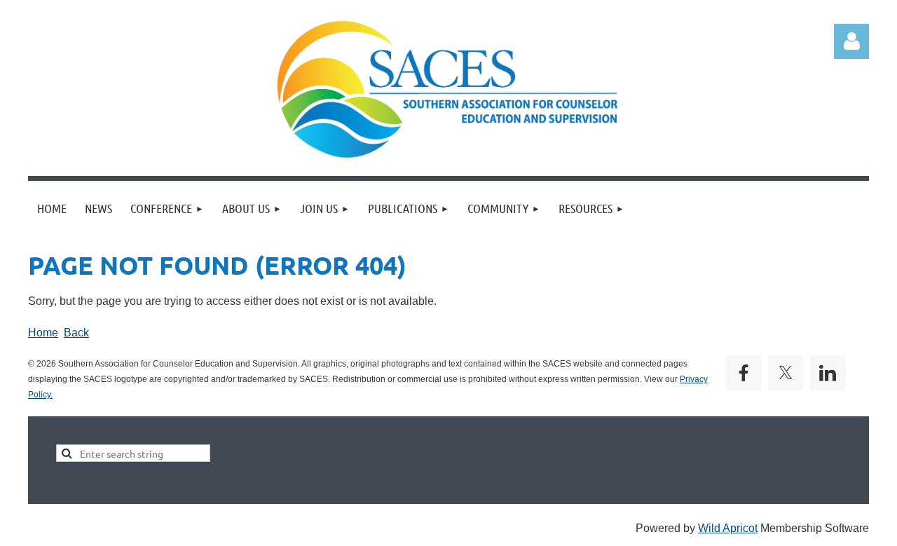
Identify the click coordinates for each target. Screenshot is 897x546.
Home (43, 333)
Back (76, 333)
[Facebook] (743, 372)
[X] (785, 372)
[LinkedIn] (827, 372)
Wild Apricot (728, 528)
